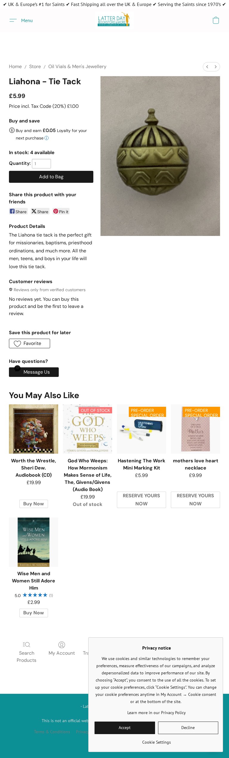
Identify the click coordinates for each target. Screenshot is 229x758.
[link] (156, 740)
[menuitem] (207, 66)
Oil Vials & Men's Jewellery (77, 66)
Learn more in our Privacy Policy (156, 712)
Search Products (26, 656)
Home (15, 66)
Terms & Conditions (52, 731)
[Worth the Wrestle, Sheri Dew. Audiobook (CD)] (33, 429)
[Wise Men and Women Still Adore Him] (33, 542)
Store (35, 66)
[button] (114, 20)
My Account (62, 653)
